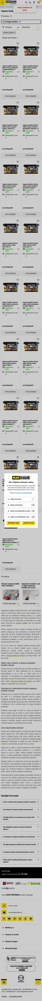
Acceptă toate (28, 523)
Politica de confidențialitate (24, 493)
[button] (14, 499)
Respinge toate (13, 523)
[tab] (21, 499)
